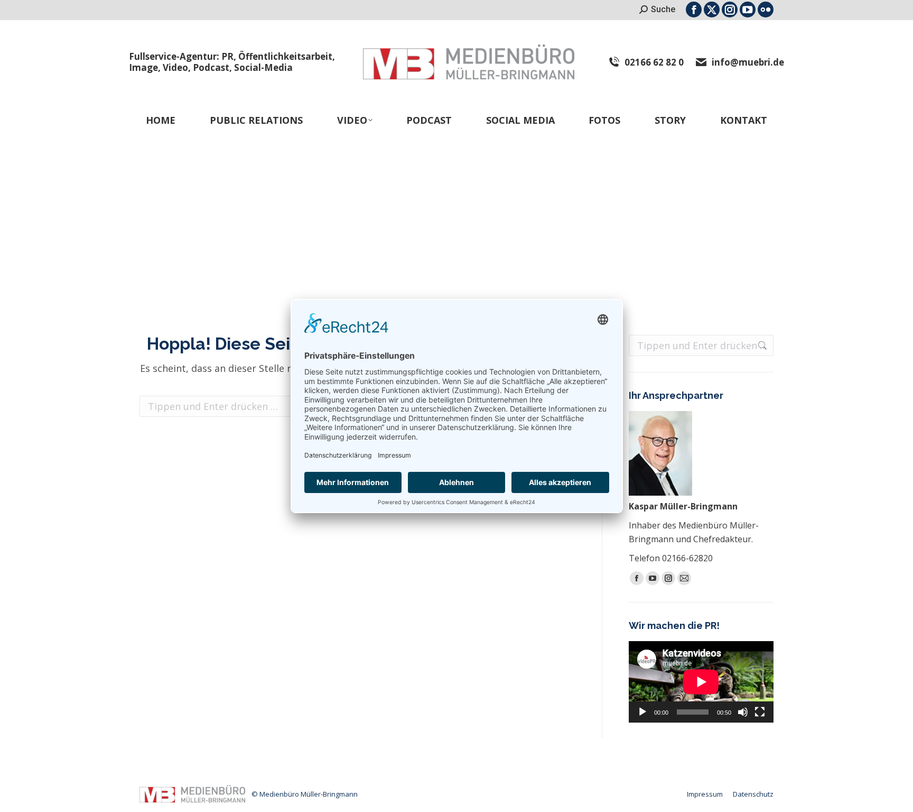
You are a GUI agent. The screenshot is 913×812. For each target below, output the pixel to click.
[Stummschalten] (743, 712)
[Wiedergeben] (642, 712)
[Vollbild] (759, 712)
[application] (701, 682)
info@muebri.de (748, 62)
